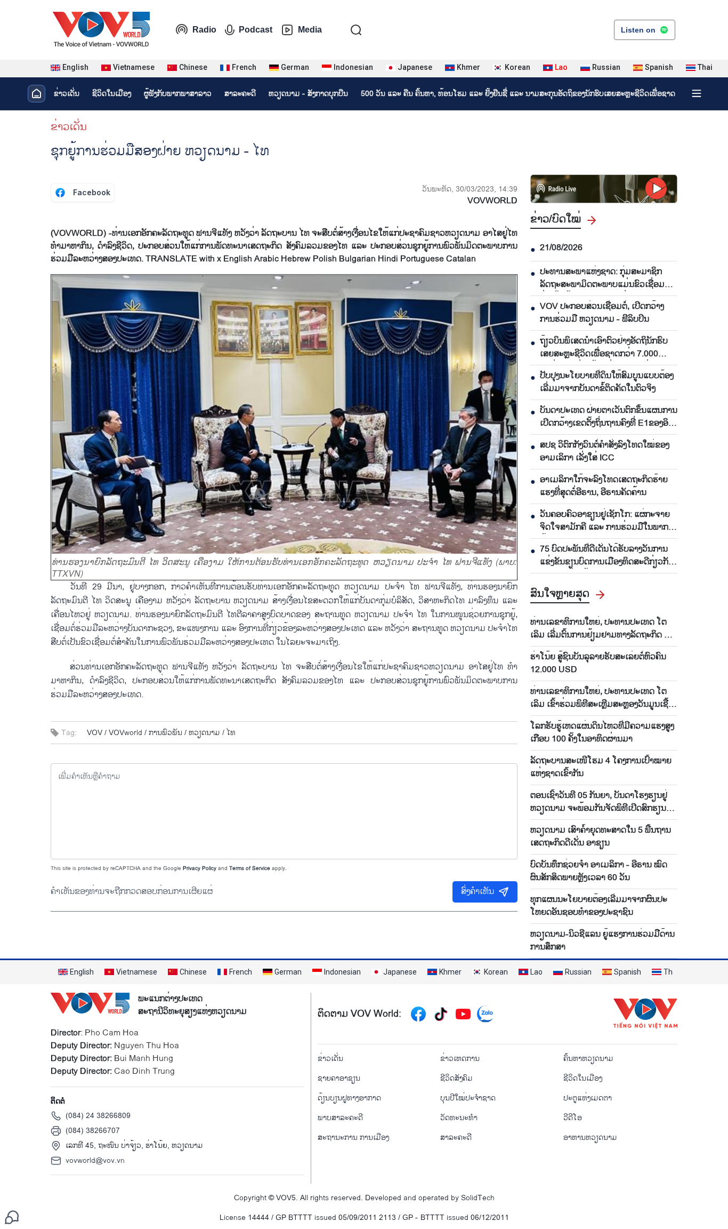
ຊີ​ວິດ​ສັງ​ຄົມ (456, 1078)
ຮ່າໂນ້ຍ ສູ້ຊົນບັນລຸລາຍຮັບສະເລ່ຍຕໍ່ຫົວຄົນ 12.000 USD (598, 663)
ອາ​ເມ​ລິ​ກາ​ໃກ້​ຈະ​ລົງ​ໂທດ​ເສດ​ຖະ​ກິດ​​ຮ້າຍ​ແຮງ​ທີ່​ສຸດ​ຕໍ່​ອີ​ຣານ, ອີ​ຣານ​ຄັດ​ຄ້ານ (604, 486)
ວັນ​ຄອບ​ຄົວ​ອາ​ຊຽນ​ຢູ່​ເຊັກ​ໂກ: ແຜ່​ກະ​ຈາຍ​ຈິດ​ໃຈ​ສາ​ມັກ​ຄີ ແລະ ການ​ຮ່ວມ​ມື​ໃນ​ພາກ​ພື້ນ (605, 521)
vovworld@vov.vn (95, 1160)
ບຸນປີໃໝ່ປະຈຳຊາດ (468, 1098)
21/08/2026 (561, 248)
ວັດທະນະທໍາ (459, 1117)
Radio (204, 29)
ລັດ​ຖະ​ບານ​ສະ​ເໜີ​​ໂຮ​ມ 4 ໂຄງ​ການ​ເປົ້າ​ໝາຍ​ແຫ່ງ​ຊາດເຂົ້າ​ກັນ (601, 767)
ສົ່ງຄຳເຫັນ (477, 891)
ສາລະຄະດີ (240, 93)
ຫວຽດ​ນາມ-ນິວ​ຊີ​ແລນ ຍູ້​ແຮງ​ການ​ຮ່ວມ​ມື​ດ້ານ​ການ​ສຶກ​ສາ (602, 941)
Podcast (255, 29)
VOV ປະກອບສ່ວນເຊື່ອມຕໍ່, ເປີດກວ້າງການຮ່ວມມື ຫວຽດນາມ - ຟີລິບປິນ (602, 313)
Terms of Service (249, 868)
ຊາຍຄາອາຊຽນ (339, 1078)
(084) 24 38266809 (98, 1115)
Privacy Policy (199, 868)
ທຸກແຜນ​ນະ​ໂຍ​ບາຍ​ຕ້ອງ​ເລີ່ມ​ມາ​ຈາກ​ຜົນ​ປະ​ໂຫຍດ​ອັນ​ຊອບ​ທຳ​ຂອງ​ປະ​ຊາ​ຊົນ (598, 906)
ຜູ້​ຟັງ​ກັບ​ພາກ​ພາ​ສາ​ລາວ (178, 93)
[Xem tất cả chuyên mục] (696, 93)
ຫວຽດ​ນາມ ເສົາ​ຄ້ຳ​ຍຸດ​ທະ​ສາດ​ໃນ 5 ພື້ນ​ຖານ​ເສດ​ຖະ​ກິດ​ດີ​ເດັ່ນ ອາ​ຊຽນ (600, 837)
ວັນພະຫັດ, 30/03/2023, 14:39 (469, 189)
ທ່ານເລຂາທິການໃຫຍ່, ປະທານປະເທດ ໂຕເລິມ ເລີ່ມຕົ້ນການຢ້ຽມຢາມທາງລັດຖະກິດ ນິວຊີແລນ (602, 629)
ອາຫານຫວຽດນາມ (590, 1137)
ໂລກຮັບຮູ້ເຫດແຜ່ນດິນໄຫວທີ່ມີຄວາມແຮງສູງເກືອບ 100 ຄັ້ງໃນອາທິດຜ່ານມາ (602, 733)
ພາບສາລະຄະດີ (340, 1117)
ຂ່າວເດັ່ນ (66, 93)
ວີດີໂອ (572, 1117)
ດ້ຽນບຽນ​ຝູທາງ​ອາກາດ (349, 1098)
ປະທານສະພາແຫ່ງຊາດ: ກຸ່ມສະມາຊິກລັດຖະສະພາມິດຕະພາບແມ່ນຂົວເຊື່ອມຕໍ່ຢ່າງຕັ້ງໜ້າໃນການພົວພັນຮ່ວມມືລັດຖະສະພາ (605, 278)
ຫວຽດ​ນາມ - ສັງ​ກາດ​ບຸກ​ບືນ (308, 93)
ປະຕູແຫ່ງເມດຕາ (587, 1098)
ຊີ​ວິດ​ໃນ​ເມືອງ (111, 93)
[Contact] (11, 1217)
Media (310, 29)
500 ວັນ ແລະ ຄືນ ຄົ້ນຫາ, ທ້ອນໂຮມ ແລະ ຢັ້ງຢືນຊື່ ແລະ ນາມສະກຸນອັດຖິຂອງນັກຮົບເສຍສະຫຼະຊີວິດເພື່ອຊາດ (518, 93)
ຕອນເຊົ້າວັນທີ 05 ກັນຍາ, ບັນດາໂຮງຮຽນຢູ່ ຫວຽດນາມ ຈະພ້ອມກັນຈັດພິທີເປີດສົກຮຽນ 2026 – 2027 (598, 802)
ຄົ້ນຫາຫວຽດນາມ (588, 1058)
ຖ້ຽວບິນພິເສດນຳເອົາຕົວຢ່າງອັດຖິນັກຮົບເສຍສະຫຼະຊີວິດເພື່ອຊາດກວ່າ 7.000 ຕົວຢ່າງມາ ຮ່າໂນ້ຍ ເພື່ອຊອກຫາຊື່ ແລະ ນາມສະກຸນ (604, 348)
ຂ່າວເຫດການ (460, 1058)
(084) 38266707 (93, 1130)
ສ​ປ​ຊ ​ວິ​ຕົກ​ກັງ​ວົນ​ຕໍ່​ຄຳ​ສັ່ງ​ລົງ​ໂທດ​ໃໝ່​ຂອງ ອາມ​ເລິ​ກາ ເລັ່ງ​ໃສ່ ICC (604, 452)
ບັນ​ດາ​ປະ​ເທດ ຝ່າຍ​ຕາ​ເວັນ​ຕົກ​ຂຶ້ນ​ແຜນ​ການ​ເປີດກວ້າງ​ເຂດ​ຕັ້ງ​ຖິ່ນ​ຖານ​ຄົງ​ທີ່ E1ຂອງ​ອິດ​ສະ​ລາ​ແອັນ (608, 417)
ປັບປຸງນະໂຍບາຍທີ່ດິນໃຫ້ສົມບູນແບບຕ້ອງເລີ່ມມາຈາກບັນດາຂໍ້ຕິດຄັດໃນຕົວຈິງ (607, 382)
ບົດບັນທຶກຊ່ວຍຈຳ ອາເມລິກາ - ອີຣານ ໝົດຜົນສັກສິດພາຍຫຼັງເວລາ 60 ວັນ (598, 871)
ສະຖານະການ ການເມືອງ (353, 1137)
